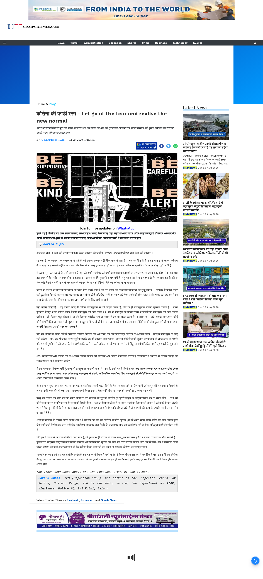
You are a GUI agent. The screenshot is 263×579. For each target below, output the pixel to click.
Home (40, 104)
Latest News (195, 107)
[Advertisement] (131, 71)
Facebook (73, 500)
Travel (74, 42)
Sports (131, 42)
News (61, 42)
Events (197, 42)
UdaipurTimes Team (52, 139)
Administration (93, 42)
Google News (108, 500)
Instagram (87, 500)
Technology (179, 42)
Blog (52, 104)
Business (161, 42)
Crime (145, 42)
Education (115, 42)
